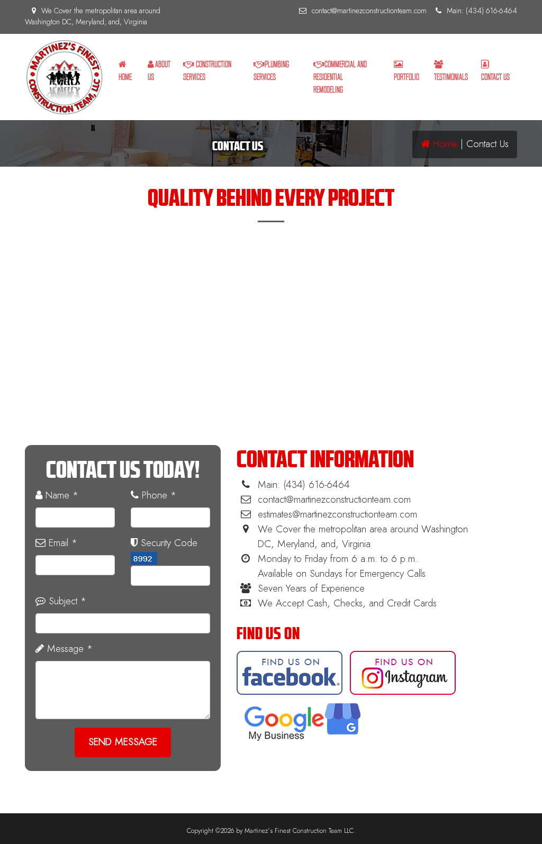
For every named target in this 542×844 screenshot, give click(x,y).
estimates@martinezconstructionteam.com (337, 515)
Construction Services (207, 70)
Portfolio (406, 76)
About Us (159, 70)
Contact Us (495, 76)
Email (61, 543)
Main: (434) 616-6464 (482, 11)
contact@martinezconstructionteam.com (369, 11)
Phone (157, 496)
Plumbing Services (271, 70)
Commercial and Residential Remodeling (340, 77)
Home (125, 76)
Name (60, 496)
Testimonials (451, 76)
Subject (66, 601)
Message (68, 649)
